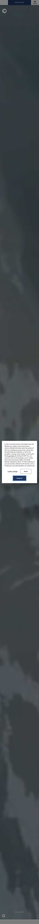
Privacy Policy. (11, 456)
